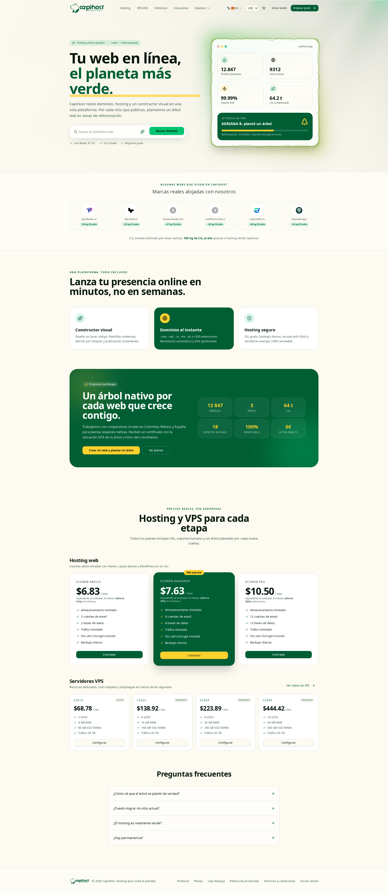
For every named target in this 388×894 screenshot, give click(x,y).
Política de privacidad (244, 881)
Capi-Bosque (216, 881)
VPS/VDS (142, 8)
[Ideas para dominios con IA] (142, 131)
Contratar (109, 654)
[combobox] (234, 8)
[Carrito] (264, 8)
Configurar (99, 742)
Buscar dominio (167, 131)
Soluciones (181, 8)
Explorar (200, 8)
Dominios (161, 8)
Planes (198, 881)
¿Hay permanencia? (194, 837)
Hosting (125, 8)
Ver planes (156, 450)
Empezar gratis (301, 8)
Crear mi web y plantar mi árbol (111, 450)
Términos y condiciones (279, 881)
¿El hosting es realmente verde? (194, 823)
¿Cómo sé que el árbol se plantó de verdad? (194, 793)
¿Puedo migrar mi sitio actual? (194, 808)
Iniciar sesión (279, 8)
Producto (183, 881)
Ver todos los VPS (298, 685)
